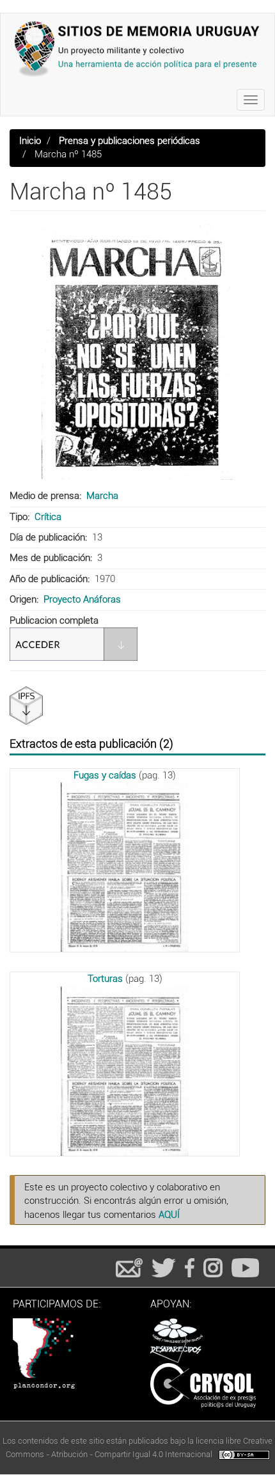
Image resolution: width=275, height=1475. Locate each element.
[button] (137, 352)
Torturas (105, 978)
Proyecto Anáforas (82, 599)
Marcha (102, 495)
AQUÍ (169, 1214)
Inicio (30, 140)
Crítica (48, 517)
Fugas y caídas (105, 775)
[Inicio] (137, 49)
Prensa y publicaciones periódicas (129, 140)
